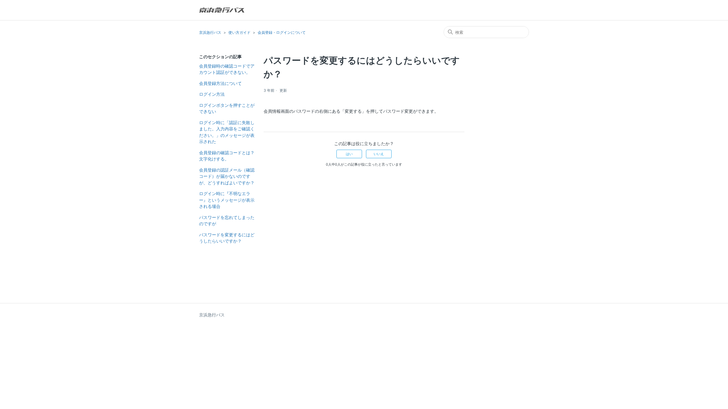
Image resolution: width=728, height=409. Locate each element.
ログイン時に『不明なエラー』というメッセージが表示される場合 (227, 200)
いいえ (379, 154)
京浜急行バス (210, 32)
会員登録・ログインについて (282, 32)
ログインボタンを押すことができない (227, 108)
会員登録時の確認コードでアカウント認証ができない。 (227, 69)
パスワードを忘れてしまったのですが (227, 221)
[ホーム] (221, 10)
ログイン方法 (212, 94)
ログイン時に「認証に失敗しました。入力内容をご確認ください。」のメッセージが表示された (227, 132)
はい (349, 154)
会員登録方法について (220, 83)
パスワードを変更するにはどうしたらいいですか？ (227, 238)
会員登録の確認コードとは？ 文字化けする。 (227, 156)
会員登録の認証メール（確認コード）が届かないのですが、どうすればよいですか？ (227, 176)
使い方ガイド (239, 32)
